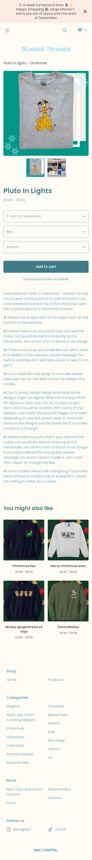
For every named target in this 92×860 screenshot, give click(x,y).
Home (11, 679)
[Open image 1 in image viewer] (46, 113)
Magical (12, 706)
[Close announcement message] (85, 11)
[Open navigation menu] (7, 30)
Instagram (22, 829)
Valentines (15, 745)
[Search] (65, 30)
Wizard (54, 723)
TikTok (60, 829)
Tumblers (56, 706)
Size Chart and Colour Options (24, 792)
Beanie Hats (58, 714)
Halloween (15, 737)
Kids (51, 731)
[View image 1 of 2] (35, 167)
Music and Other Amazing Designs (20, 717)
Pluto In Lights (14, 63)
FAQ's (11, 802)
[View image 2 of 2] (56, 167)
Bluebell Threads (46, 49)
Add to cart (46, 266)
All (50, 757)
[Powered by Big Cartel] (46, 850)
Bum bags (56, 740)
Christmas (38, 63)
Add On (54, 748)
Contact (55, 797)
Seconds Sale (17, 762)
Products (55, 679)
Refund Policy (59, 789)
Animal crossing (19, 754)
